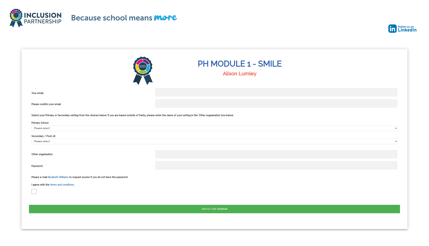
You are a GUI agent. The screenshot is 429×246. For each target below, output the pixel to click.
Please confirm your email (46, 104)
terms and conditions (62, 184)
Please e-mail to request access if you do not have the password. (80, 177)
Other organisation (42, 154)
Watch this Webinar (215, 209)
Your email (37, 93)
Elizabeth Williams (58, 177)
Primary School (40, 122)
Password (37, 166)
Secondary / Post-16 (43, 136)
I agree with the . (53, 184)
